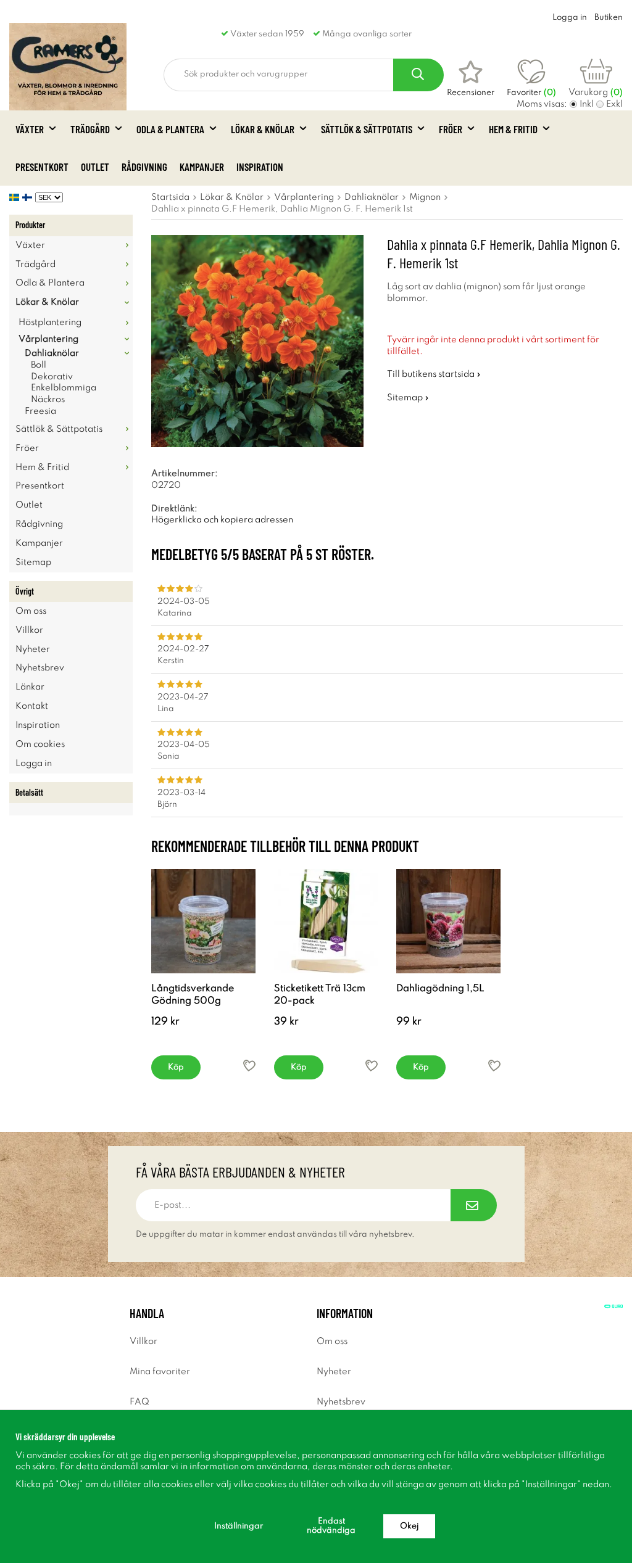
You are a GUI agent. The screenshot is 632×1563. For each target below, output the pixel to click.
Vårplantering (48, 339)
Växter (29, 129)
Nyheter (32, 649)
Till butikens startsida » (434, 374)
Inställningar (238, 1526)
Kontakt (31, 706)
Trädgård (90, 129)
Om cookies (40, 744)
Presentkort (42, 166)
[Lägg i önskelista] (249, 1065)
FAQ (139, 1402)
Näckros (48, 399)
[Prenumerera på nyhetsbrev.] (474, 1205)
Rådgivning (144, 166)
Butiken (608, 18)
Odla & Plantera (170, 129)
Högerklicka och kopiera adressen (222, 520)
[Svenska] (15, 197)
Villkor (29, 630)
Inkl (587, 104)
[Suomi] (28, 197)
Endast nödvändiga (331, 1526)
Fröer (450, 129)
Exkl (614, 104)
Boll (38, 365)
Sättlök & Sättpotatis (366, 129)
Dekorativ (52, 377)
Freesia (40, 411)
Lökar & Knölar (262, 129)
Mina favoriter (160, 1371)
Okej (409, 1526)
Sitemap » (408, 398)
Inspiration (259, 166)
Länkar (29, 687)
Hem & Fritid (513, 129)
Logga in (569, 18)
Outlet (95, 166)
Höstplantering (50, 322)
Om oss (30, 611)
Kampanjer (202, 166)
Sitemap (33, 562)
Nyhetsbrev (39, 668)
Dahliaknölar (52, 353)
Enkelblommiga (63, 388)
